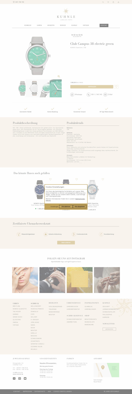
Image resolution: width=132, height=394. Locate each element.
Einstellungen (54, 206)
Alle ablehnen (66, 206)
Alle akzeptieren (80, 206)
